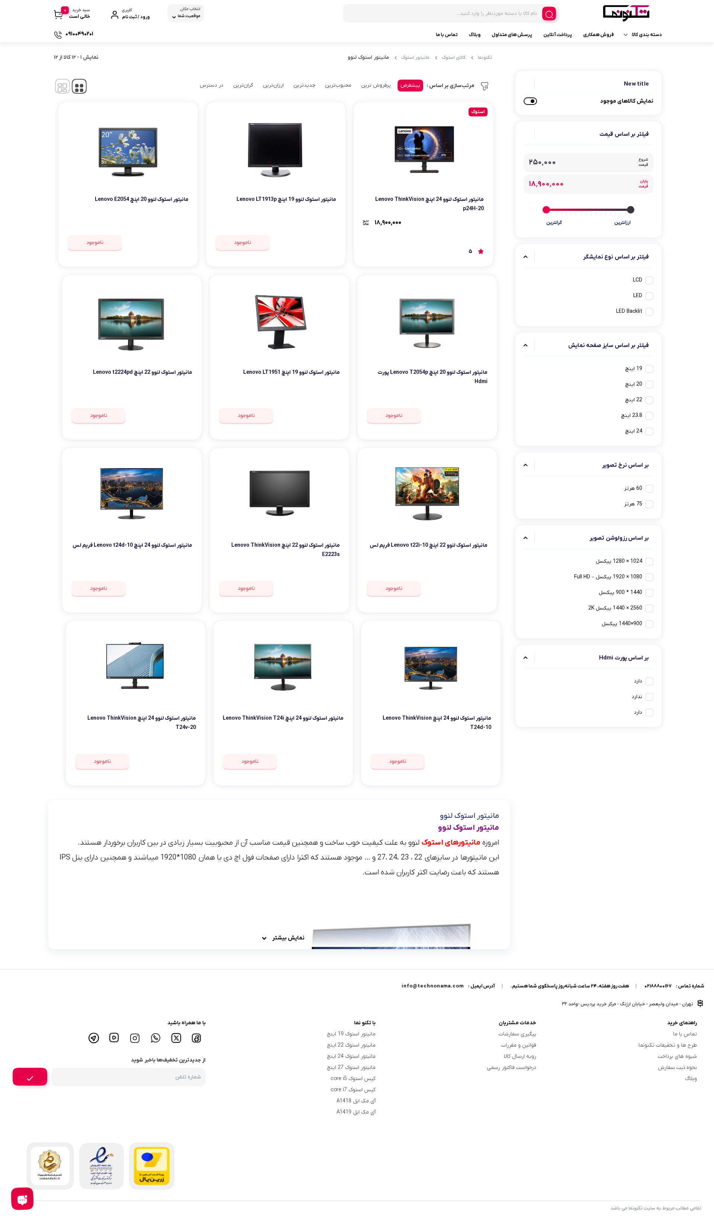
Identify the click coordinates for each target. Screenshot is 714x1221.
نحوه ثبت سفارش (677, 1067)
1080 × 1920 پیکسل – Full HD (608, 577)
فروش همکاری (598, 35)
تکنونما (485, 57)
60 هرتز (633, 488)
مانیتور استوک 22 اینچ (351, 1045)
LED (637, 295)
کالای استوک (454, 57)
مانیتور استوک (415, 57)
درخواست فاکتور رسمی (511, 1067)
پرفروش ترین (376, 85)
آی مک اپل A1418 (356, 1101)
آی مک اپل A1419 (356, 1112)
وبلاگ (474, 35)
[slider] (630, 209)
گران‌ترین (243, 85)
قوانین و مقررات (518, 1045)
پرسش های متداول (512, 35)
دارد (638, 681)
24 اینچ (633, 431)
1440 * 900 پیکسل (620, 592)
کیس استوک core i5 (353, 1078)
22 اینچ (633, 400)
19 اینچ (633, 368)
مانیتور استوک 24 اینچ (351, 1056)
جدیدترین (304, 85)
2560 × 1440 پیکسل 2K (615, 608)
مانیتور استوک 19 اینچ (351, 1034)
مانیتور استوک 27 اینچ (351, 1067)
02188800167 (658, 986)
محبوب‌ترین (338, 85)
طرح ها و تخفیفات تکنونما (668, 1045)
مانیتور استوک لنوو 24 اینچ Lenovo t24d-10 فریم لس (132, 545)
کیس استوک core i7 (353, 1089)
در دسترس (211, 85)
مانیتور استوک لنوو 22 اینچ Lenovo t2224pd (142, 372)
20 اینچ (633, 384)
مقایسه (468, 222)
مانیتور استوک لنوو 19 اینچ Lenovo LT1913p (286, 199)
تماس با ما (447, 35)
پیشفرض (410, 85)
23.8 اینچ (631, 415)
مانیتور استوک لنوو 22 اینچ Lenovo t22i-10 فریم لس (429, 545)
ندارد (637, 696)
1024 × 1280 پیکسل (619, 561)
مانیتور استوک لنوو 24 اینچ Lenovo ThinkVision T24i (283, 718)
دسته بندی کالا (647, 35)
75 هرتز (633, 504)
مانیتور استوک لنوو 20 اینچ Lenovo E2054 (142, 199)
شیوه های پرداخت (677, 1056)
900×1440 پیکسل (622, 623)
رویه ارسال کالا (520, 1056)
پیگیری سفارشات (517, 1034)
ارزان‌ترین (273, 85)
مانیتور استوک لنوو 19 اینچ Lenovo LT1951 (291, 372)
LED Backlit (629, 311)
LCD (637, 280)
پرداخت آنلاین (557, 35)
